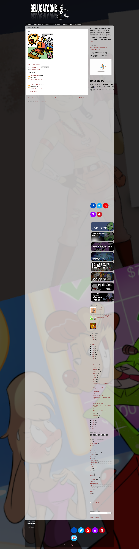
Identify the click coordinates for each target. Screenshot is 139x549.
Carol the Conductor (95, 452)
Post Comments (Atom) (40, 101)
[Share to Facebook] (47, 67)
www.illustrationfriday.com (34, 64)
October (95, 369)
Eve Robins (93, 460)
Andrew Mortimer (36, 84)
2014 (93, 361)
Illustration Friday (36, 69)
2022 (93, 344)
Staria (91, 491)
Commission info (38, 24)
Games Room (56, 24)
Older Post (83, 98)
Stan (91, 489)
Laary (91, 470)
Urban (94, 408)
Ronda (92, 481)
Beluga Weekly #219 (98, 410)
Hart (91, 464)
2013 (93, 363)
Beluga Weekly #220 (98, 403)
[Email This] (42, 67)
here (91, 41)
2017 (93, 354)
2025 (93, 337)
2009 (93, 426)
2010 (93, 424)
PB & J (92, 475)
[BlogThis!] (44, 67)
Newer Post (32, 98)
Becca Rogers (93, 443)
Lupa (91, 472)
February (95, 415)
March (95, 413)
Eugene (92, 458)
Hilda (91, 466)
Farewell (95, 385)
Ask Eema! (78, 24)
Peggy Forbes (93, 477)
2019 (93, 350)
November (96, 367)
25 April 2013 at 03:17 (36, 79)
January (95, 417)
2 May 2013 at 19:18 (36, 88)
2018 (93, 352)
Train (94, 393)
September (96, 371)
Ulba (91, 495)
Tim (91, 493)
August (95, 373)
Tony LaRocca (35, 75)
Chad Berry (93, 454)
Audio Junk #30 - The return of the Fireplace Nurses (101, 398)
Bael (91, 441)
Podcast (47, 24)
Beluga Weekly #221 (98, 395)
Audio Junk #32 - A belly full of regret (102, 383)
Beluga (92, 445)
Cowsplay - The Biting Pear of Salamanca (104, 316)
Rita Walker (93, 479)
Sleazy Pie (92, 485)
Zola (91, 497)
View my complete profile (96, 505)
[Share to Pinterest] (48, 67)
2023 (93, 342)
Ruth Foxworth (94, 483)
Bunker (92, 450)
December (96, 365)
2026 (93, 335)
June (94, 377)
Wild (94, 401)
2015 (93, 359)
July (94, 375)
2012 (93, 420)
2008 (93, 428)
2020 (93, 348)
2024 (93, 340)
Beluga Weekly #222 (98, 387)
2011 (93, 422)
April (94, 381)
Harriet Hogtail (93, 462)
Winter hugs (100, 324)
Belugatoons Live (67, 24)
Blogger (72, 545)
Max (91, 474)
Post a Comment (34, 91)
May (94, 379)
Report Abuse (94, 517)
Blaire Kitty (93, 449)
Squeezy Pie (93, 487)
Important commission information (102, 308)
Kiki (91, 468)
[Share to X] (45, 67)
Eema (91, 456)
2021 (93, 346)
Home (29, 24)
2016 (93, 356)
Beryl (91, 447)
